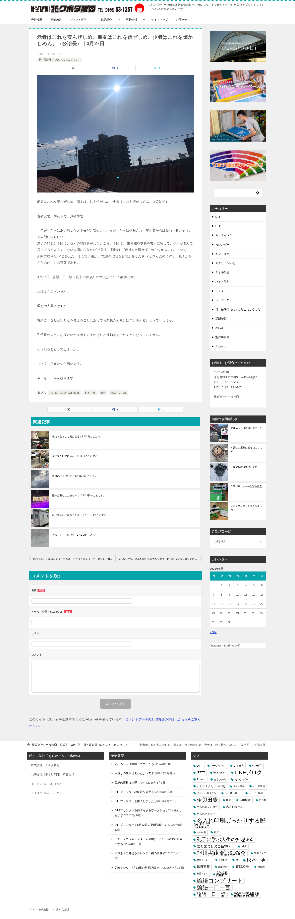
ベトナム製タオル (206, 793)
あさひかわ (220, 779)
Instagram (219, 772)
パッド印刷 (222, 281)
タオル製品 (222, 272)
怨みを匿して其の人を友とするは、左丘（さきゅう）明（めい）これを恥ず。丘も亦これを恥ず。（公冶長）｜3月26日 (74, 558)
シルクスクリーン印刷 (211, 786)
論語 (103, 392)
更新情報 (131, 19)
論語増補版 (246, 894)
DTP (218, 226)
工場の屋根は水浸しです (244, 467)
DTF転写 (257, 765)
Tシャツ (201, 779)
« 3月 (213, 632)
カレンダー (222, 244)
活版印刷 (221, 318)
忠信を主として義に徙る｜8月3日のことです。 (78, 436)
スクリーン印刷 (225, 263)
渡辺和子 (242, 867)
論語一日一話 (118, 392)
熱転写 (219, 327)
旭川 (244, 846)
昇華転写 (223, 860)
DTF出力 (239, 765)
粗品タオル (202, 873)
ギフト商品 (222, 253)
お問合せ (181, 19)
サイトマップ (159, 19)
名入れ (262, 800)
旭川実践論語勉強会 (221, 853)
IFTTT (201, 772)
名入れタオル (234, 806)
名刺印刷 (201, 832)
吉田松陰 (245, 799)
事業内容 (56, 19)
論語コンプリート (220, 881)
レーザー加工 (223, 300)
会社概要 (36, 19)
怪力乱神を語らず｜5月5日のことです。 (75, 475)
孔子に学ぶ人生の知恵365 (64, 392)
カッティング (223, 235)
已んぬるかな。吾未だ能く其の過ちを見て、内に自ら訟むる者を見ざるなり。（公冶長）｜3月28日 (159, 558)
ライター (221, 291)
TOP (53, 744)
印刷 (228, 799)
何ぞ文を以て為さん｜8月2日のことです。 (76, 456)
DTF (218, 216)
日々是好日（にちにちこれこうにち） (59, 59)
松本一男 (90, 392)
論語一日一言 (214, 887)
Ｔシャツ (221, 346)
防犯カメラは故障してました (246, 428)
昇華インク (260, 853)
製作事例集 (222, 337)
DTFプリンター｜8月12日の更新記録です (141, 824)
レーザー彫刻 (256, 793)
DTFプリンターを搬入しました (246, 508)
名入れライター (206, 813)
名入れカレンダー (207, 806)
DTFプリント (218, 765)
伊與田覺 (207, 800)
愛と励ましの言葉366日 (215, 846)
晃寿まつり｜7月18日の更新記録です (138, 867)
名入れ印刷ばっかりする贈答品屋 (229, 823)
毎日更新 (203, 866)
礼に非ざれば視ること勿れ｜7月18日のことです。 (80, 515)
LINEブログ (248, 772)
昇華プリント (203, 860)
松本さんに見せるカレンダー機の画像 (138, 853)
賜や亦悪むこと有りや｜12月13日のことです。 (78, 495)
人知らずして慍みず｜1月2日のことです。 (76, 534)
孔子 (216, 832)
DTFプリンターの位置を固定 (246, 486)
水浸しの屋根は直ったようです (246, 449)
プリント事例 (78, 19)
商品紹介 (106, 19)
